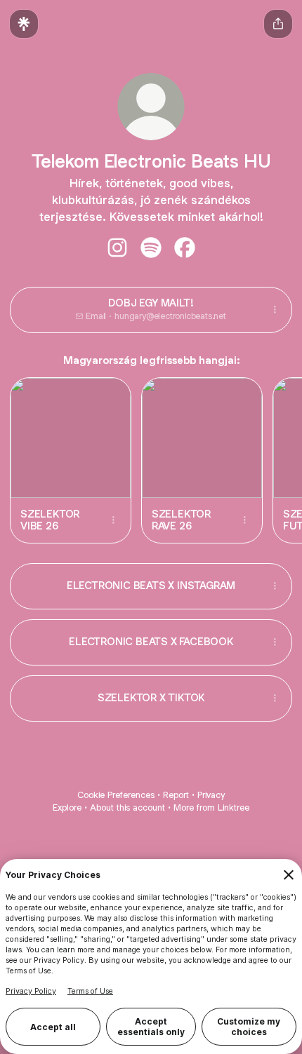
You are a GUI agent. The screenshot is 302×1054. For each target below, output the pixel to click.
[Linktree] (24, 24)
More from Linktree (211, 807)
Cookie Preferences (116, 795)
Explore (67, 807)
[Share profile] (278, 24)
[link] (117, 247)
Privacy (211, 795)
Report (176, 795)
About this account (127, 807)
